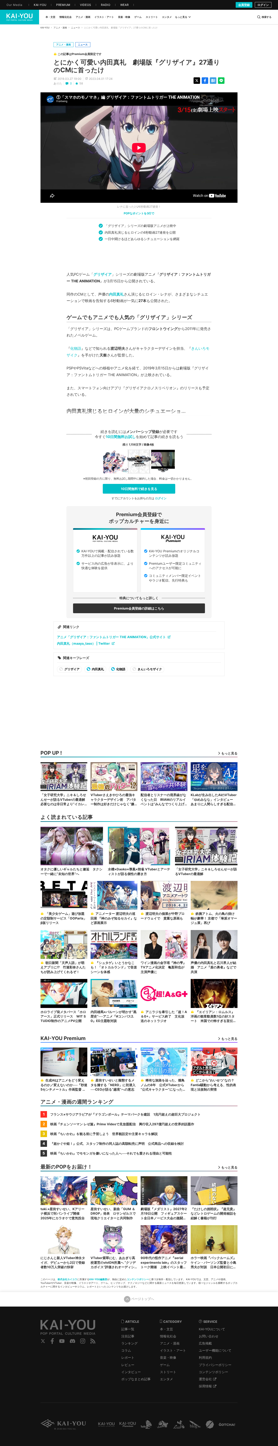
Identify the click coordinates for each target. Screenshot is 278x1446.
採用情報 (205, 1386)
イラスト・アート (173, 1350)
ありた (58, 83)
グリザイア (102, 274)
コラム (126, 1350)
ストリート (168, 1372)
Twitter (42, 1341)
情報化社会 (168, 1336)
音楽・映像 (168, 1357)
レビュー (127, 1365)
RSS (92, 1341)
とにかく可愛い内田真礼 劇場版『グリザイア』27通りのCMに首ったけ (137, 66)
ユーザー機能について (215, 1350)
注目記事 (127, 1336)
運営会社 (205, 1379)
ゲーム (165, 1365)
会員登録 (244, 4)
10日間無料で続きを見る (139, 489)
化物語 (75, 348)
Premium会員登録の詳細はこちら (139, 608)
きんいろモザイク (149, 669)
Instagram (82, 1341)
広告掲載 (205, 1343)
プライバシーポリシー (215, 1365)
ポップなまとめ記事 (136, 1379)
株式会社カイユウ (67, 1279)
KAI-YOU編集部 (98, 1279)
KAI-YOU (44, 27)
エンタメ (166, 1379)
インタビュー (131, 1372)
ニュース (75, 27)
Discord (72, 1341)
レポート (127, 1357)
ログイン (263, 4)
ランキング (129, 1343)
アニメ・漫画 (60, 27)
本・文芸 (166, 1329)
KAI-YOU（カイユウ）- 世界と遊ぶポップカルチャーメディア (20, 17)
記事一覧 (127, 1329)
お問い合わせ (208, 1336)
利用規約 (205, 1357)
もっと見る (181, 16)
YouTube (62, 1341)
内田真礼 (116, 294)
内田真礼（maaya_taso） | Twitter (83, 643)
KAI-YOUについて (212, 1329)
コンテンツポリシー (138, 1279)
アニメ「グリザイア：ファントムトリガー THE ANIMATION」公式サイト (111, 637)
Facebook (52, 1341)
